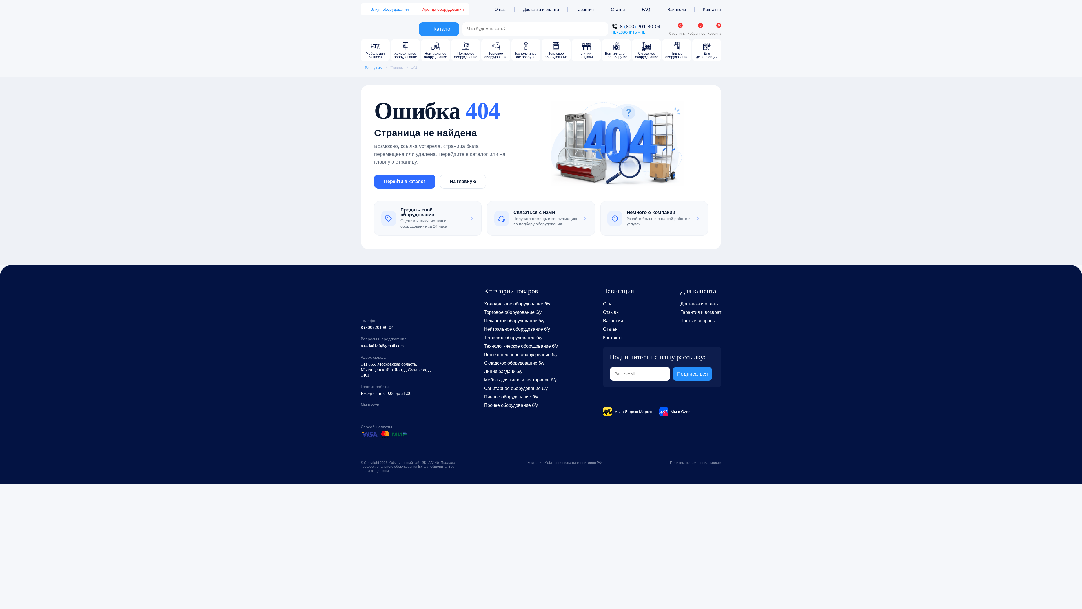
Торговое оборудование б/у (513, 312)
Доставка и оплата (541, 9)
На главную (463, 181)
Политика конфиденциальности (695, 463)
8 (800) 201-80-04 (377, 327)
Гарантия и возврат (700, 312)
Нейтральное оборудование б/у (517, 329)
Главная (396, 68)
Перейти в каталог (404, 181)
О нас (500, 9)
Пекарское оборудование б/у (514, 320)
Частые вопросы (698, 320)
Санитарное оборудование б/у (516, 388)
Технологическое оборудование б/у (521, 346)
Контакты (712, 9)
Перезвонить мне (628, 32)
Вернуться (373, 68)
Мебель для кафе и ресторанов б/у (520, 380)
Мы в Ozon (681, 411)
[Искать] (601, 29)
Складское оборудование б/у (514, 363)
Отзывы (611, 312)
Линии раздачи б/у (503, 371)
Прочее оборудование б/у (511, 405)
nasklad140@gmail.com (382, 345)
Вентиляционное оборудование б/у (521, 354)
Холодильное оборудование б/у (517, 303)
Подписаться (692, 374)
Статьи (618, 9)
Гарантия (585, 9)
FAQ (646, 9)
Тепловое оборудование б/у (513, 337)
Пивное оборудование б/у (511, 396)
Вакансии (677, 9)
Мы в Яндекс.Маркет (633, 411)
